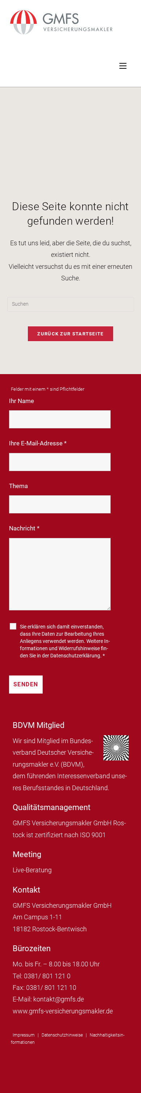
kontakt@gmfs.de (58, 999)
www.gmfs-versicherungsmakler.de (63, 1011)
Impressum (24, 1035)
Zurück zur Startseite (70, 333)
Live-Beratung (32, 870)
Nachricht (24, 528)
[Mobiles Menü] (130, 65)
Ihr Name (21, 400)
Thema (18, 486)
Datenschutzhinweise (62, 1035)
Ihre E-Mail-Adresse (38, 443)
